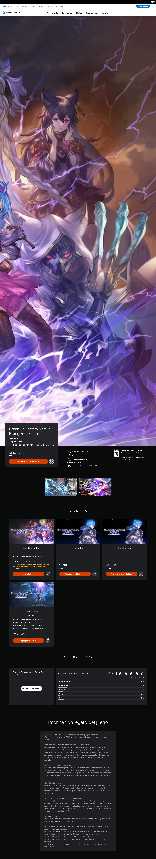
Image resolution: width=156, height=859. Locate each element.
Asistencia (59, 6)
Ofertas (79, 13)
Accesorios (40, 6)
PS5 (16, 6)
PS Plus (31, 6)
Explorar (104, 13)
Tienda (10, 6)
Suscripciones (92, 13)
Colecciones (67, 13)
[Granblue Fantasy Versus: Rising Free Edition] (61, 487)
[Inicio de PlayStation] (4, 6)
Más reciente (52, 13)
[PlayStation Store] (13, 12)
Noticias (50, 6)
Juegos (23, 6)
